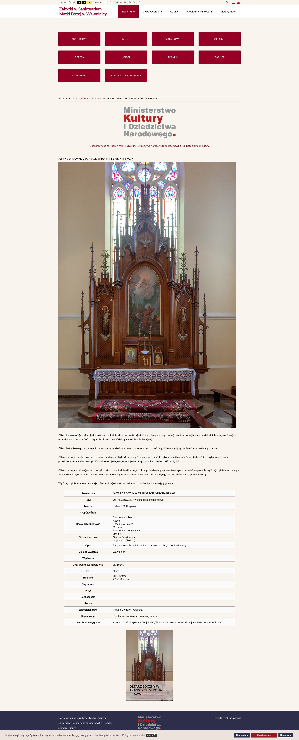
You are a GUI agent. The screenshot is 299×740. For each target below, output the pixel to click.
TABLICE (219, 57)
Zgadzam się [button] (264, 735)
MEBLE (126, 39)
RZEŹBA (79, 57)
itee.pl (237, 717)
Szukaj (227, 2)
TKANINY (173, 57)
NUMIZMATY (79, 75)
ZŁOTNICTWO (79, 39)
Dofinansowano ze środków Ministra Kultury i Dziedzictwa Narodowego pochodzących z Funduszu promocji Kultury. (149, 145)
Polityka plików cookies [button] (108, 735)
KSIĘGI (126, 57)
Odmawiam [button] (242, 735)
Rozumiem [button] (285, 735)
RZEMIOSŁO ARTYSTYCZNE (126, 75)
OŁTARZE (219, 39)
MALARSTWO (172, 39)
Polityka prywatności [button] (133, 735)
